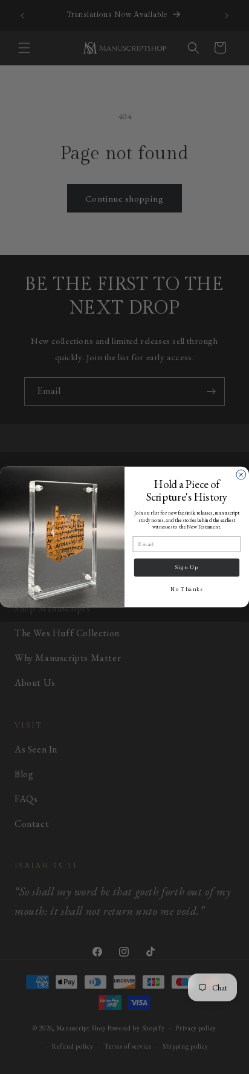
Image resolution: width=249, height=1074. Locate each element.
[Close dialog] (241, 474)
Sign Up (186, 567)
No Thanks (186, 589)
